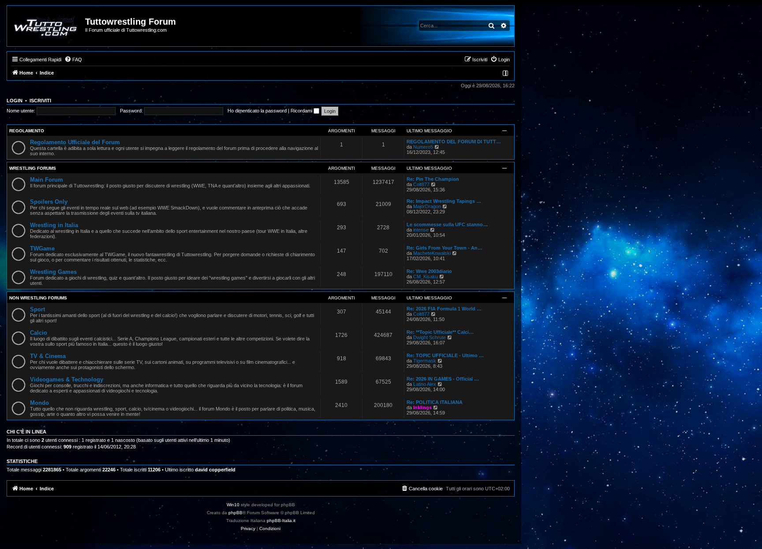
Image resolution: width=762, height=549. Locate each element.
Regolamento (26, 130)
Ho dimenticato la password (257, 110)
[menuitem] (73, 59)
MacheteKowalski (432, 253)
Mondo (39, 403)
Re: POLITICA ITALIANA (435, 402)
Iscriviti (40, 100)
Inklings (422, 407)
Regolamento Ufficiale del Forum (75, 142)
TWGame (42, 248)
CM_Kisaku (425, 276)
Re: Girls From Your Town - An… (444, 247)
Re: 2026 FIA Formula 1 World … (444, 308)
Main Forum (46, 179)
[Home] (46, 26)
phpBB (235, 512)
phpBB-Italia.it (281, 520)
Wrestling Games (53, 272)
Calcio (38, 332)
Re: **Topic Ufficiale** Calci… (440, 332)
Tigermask (424, 360)
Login (14, 100)
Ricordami (302, 110)
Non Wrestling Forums (38, 297)
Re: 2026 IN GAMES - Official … (443, 378)
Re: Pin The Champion (433, 179)
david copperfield (215, 469)
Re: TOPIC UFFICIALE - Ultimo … (445, 355)
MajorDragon (427, 206)
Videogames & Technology (66, 379)
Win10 (233, 504)
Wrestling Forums (32, 168)
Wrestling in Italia (54, 225)
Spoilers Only (48, 201)
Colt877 (421, 184)
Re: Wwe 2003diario (429, 271)
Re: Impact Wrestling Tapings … (444, 201)
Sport (37, 309)
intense (421, 229)
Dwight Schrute (429, 337)
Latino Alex (424, 384)
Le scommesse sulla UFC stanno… (447, 224)
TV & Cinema (48, 356)
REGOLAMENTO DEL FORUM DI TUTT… (454, 141)
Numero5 (423, 146)
